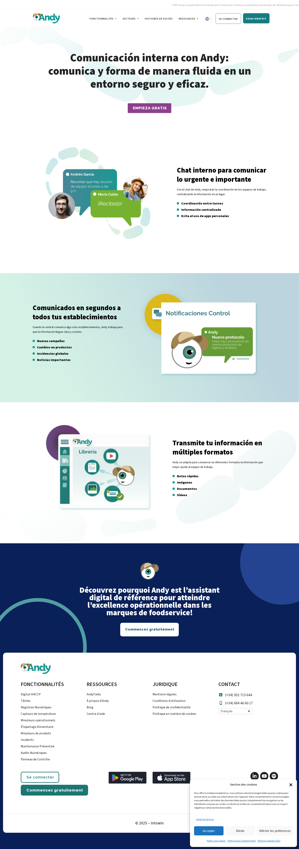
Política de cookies (216, 841)
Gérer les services (205, 819)
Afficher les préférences (275, 831)
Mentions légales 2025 (269, 841)
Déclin (240, 831)
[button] (291, 785)
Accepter (209, 831)
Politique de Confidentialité (242, 841)
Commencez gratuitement (54, 790)
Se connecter (40, 777)
